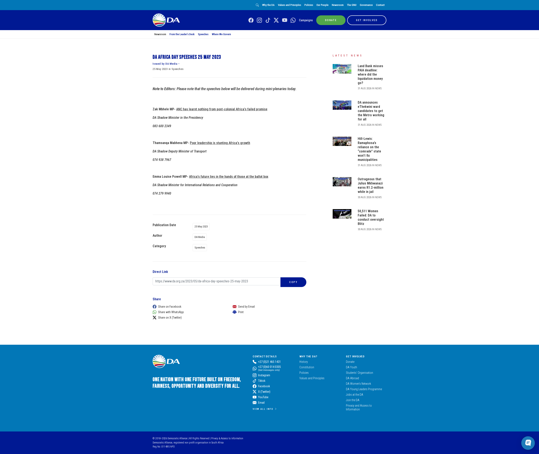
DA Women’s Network (358, 383)
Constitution (306, 367)
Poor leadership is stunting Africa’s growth (220, 143)
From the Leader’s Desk (182, 34)
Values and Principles (289, 5)
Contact (380, 5)
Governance (366, 5)
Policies (308, 5)
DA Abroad (352, 378)
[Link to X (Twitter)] (276, 20)
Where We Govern (221, 34)
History (303, 361)
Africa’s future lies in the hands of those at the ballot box (228, 177)
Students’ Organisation (359, 372)
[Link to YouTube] (284, 20)
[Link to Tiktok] (267, 20)
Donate (350, 361)
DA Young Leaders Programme (364, 389)
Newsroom (338, 5)
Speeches (203, 34)
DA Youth (351, 367)
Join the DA (352, 400)
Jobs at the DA (354, 394)
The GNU (351, 5)
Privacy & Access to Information (227, 438)
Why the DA (268, 5)
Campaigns (306, 20)
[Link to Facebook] (250, 20)
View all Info (263, 409)
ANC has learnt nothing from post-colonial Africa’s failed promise (221, 109)
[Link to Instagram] (259, 20)
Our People (322, 5)
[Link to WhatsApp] (293, 20)
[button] (188, 306)
